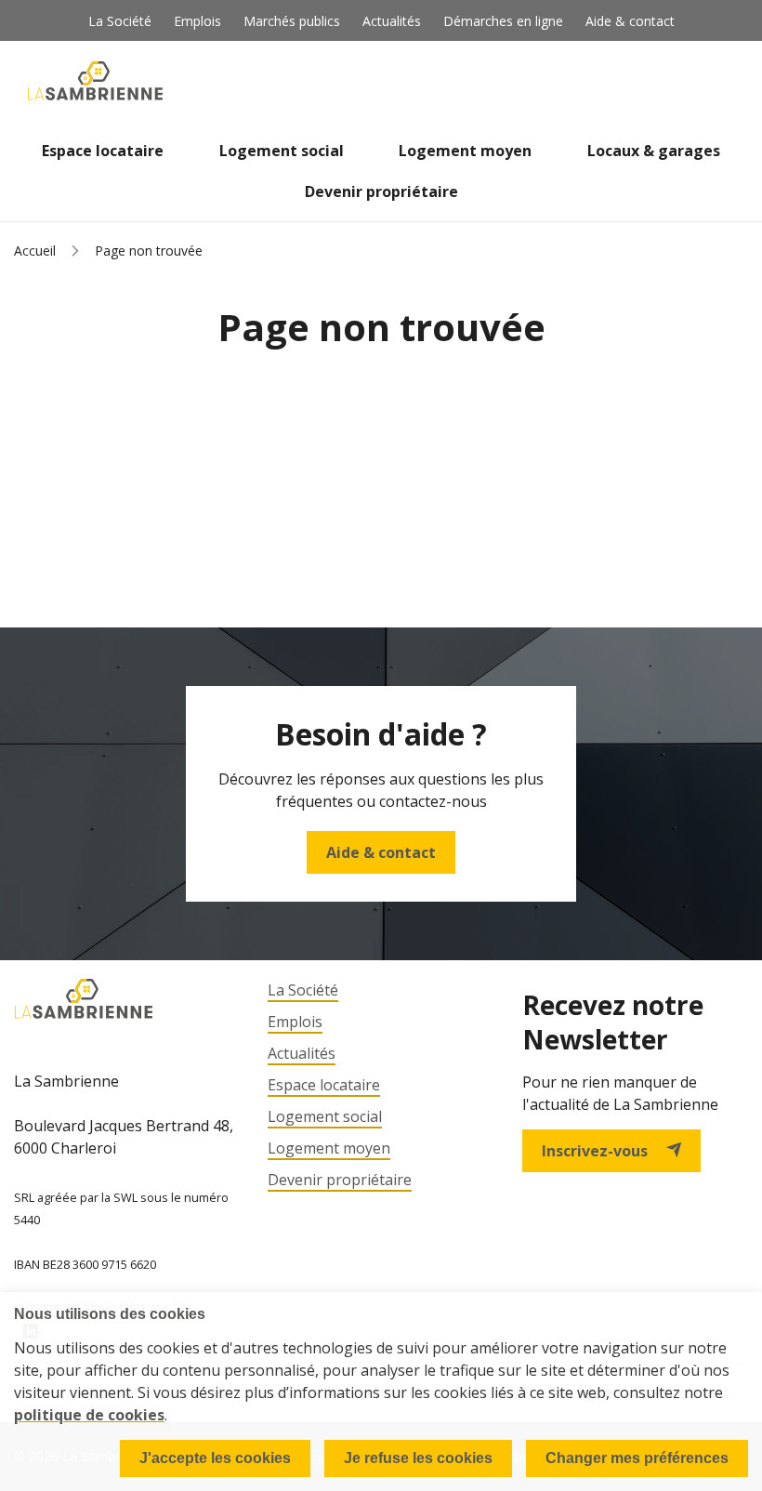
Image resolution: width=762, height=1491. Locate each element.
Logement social (281, 150)
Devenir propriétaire (381, 191)
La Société (119, 21)
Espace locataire (103, 150)
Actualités (391, 21)
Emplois (197, 21)
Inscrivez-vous (595, 1151)
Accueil (35, 250)
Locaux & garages (653, 150)
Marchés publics (291, 21)
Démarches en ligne (503, 21)
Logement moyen (465, 150)
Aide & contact (630, 21)
